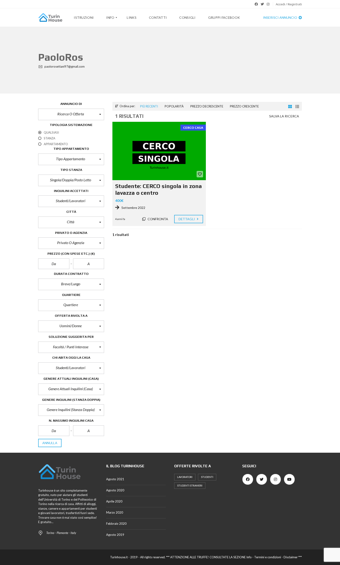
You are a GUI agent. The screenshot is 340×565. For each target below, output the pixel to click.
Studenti (207, 476)
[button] (71, 114)
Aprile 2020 (114, 501)
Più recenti (149, 106)
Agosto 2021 (115, 479)
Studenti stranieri (189, 485)
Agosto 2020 (115, 490)
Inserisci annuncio (280, 17)
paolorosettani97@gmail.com (64, 66)
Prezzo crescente (244, 106)
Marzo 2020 (114, 512)
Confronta (157, 219)
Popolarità (174, 106)
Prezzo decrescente (206, 106)
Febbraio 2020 (116, 523)
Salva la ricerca (284, 116)
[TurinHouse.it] (50, 17)
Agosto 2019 (115, 535)
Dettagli (187, 219)
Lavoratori (184, 476)
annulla (49, 443)
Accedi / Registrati (289, 4)
